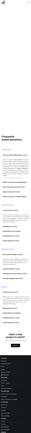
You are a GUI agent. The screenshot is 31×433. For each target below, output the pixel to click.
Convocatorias (4, 380)
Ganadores (3, 421)
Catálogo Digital (5, 374)
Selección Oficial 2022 (5, 363)
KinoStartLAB (4, 396)
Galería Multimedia (5, 426)
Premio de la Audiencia (6, 372)
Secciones (3, 410)
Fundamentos (4, 407)
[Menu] (27, 2)
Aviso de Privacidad (5, 413)
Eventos (2, 366)
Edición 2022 (3, 361)
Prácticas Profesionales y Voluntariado (9, 399)
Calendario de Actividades (6, 388)
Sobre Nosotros (4, 404)
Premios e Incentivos (5, 383)
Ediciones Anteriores (5, 429)
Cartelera (3, 369)
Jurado (2, 385)
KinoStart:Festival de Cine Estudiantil (9, 394)
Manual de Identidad (5, 415)
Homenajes (3, 424)
